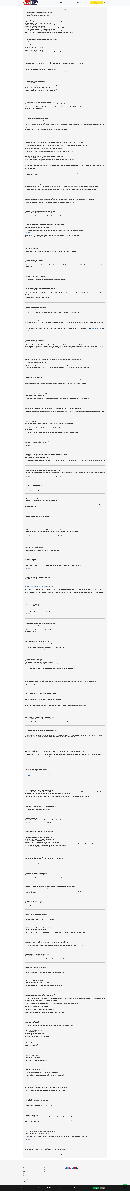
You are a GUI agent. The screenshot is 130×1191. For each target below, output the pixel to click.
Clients (24, 1173)
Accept (95, 1188)
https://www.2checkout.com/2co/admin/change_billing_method (40, 586)
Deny (102, 1188)
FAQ (24, 1171)
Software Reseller (48, 1169)
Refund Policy (26, 1181)
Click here (27, 48)
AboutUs (25, 1169)
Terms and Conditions (28, 1179)
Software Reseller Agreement (50, 1171)
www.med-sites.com (96, 328)
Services (46, 1167)
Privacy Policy (26, 1177)
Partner (24, 1167)
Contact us (25, 1175)
